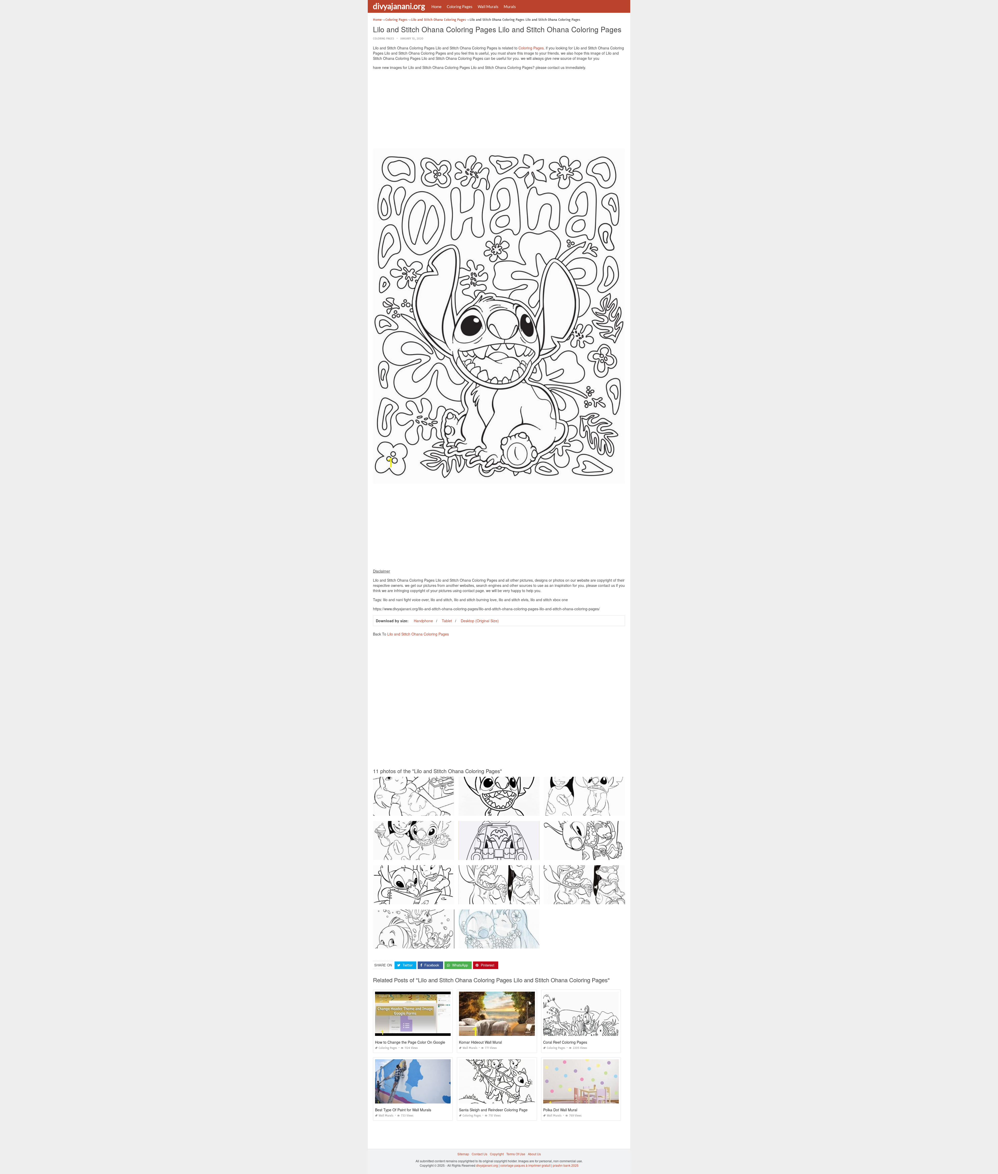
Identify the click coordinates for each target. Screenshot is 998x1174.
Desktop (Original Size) (480, 620)
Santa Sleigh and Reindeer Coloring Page (493, 1109)
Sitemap (463, 1154)
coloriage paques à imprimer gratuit (525, 1165)
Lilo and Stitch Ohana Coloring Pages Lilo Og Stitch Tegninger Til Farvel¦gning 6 (430, 811)
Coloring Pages (459, 6)
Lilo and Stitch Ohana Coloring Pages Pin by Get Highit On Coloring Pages (512, 811)
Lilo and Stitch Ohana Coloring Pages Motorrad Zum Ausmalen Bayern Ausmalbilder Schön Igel (527, 855)
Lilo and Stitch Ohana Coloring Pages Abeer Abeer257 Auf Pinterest (422, 855)
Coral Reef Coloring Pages (565, 1042)
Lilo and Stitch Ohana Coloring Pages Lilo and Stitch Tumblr (502, 943)
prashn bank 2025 (566, 1165)
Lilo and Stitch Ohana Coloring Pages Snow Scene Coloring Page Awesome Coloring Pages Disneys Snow (450, 943)
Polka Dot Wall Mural (560, 1109)
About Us (534, 1154)
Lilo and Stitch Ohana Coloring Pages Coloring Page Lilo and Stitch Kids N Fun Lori (604, 855)
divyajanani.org (399, 6)
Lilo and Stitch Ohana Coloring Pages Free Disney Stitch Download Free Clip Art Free (434, 899)
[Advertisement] (499, 110)
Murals (510, 6)
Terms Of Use (515, 1154)
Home (436, 6)
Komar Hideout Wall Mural (480, 1042)
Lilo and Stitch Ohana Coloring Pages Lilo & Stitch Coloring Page (506, 899)
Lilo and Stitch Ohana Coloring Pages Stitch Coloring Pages (587, 899)
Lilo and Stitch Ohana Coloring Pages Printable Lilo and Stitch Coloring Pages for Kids (606, 811)
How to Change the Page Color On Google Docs (415, 1042)
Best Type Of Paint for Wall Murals (403, 1109)
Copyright (497, 1154)
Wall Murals (488, 6)
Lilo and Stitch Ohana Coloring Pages (418, 634)
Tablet (447, 620)
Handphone (423, 620)
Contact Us (479, 1154)
